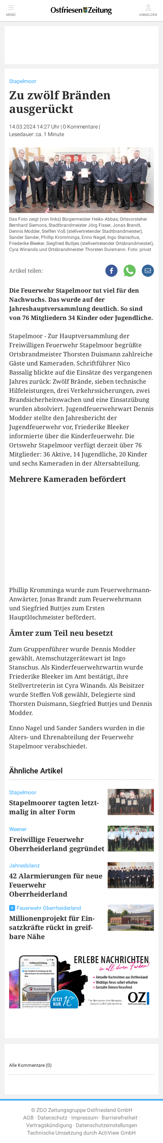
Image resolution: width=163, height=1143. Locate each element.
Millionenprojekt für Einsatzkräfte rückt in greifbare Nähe (52, 927)
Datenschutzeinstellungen (106, 1125)
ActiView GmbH (117, 1133)
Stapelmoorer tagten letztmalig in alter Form (54, 807)
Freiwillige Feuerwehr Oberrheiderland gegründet (56, 844)
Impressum (84, 1118)
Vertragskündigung (49, 1125)
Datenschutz (52, 1118)
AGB (28, 1118)
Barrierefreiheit (120, 1118)
